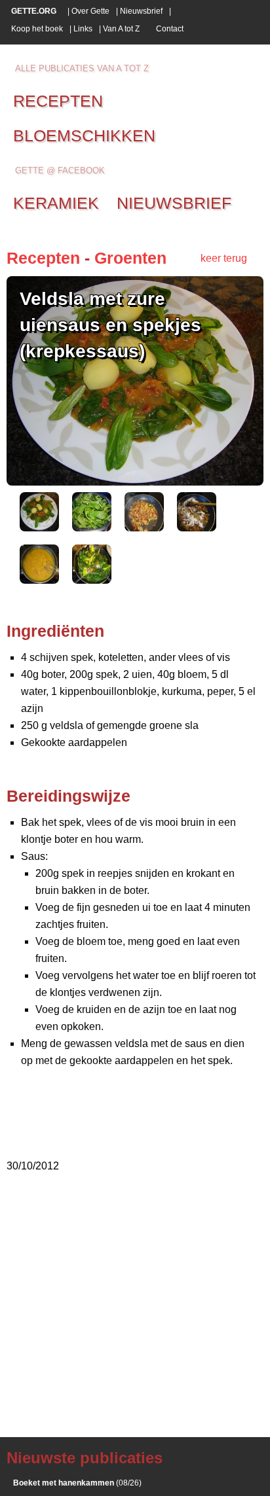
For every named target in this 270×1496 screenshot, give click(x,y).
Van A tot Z (121, 28)
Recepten (43, 258)
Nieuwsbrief (141, 11)
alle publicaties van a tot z (82, 68)
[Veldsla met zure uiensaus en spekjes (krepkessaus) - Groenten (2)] (91, 527)
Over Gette (90, 11)
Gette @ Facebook (60, 170)
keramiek (56, 203)
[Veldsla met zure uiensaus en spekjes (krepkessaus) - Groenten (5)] (39, 580)
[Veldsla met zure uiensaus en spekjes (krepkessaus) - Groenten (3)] (144, 527)
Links (82, 28)
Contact (169, 28)
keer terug (224, 258)
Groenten (130, 258)
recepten (58, 101)
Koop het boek (37, 28)
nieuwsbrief (174, 203)
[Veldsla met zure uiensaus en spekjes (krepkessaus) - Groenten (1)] (39, 527)
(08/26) (77, 1482)
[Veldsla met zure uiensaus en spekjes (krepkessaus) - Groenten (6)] (91, 580)
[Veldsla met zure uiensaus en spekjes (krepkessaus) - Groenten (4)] (196, 527)
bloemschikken (84, 135)
